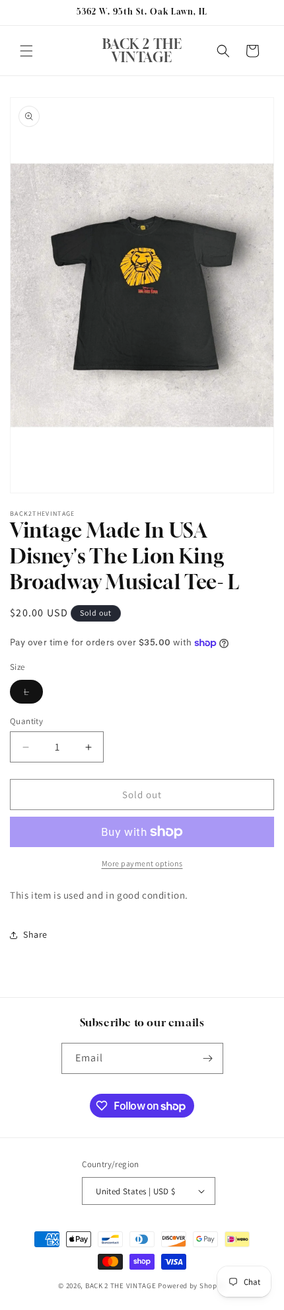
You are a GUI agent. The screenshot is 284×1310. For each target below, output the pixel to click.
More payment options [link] (142, 863)
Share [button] (35, 934)
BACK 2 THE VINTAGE (121, 1285)
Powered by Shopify (192, 1285)
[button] (26, 50)
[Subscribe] (208, 1058)
